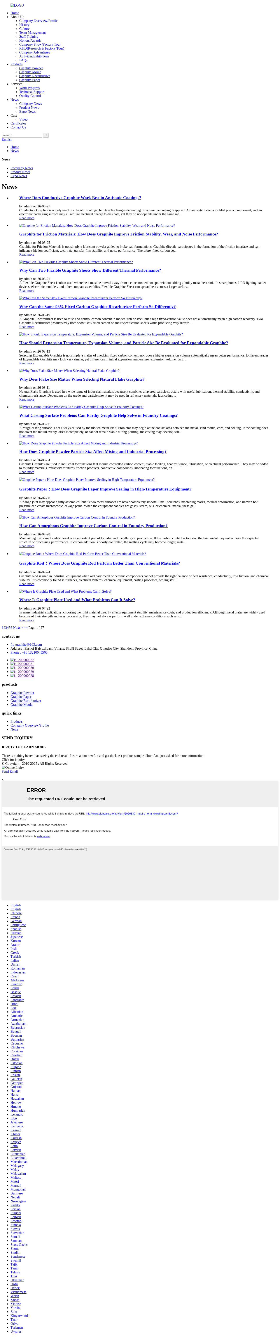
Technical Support (31, 92)
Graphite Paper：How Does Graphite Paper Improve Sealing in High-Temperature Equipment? (105, 489)
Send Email (10, 771)
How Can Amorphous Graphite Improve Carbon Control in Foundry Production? (93, 525)
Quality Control (30, 96)
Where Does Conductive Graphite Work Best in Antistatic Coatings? (80, 197)
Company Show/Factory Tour (40, 44)
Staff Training (28, 36)
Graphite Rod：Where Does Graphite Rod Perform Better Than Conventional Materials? (99, 563)
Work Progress (29, 88)
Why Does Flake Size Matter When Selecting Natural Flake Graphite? (82, 379)
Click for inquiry (13, 759)
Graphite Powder (31, 68)
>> (26, 627)
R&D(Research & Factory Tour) (41, 48)
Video (23, 119)
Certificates (18, 123)
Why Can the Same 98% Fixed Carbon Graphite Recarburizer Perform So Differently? (97, 306)
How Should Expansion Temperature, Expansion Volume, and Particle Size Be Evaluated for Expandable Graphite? (123, 342)
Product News (29, 107)
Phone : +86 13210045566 (28, 652)
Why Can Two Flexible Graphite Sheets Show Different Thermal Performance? (90, 270)
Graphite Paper (29, 80)
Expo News (27, 111)
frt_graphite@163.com (26, 644)
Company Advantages (34, 52)
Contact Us (18, 127)
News (14, 100)
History (24, 25)
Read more (26, 218)
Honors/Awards (30, 40)
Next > (18, 627)
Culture (24, 28)
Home (14, 13)
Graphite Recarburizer (34, 76)
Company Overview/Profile (38, 21)
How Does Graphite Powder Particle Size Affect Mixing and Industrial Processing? (93, 451)
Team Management (32, 32)
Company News (30, 103)
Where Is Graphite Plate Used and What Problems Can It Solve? (77, 599)
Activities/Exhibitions (34, 56)
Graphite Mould (30, 72)
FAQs (23, 60)
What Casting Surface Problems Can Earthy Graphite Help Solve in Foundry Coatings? (98, 415)
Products (16, 64)
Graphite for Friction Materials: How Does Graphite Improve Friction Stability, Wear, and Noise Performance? (118, 234)
